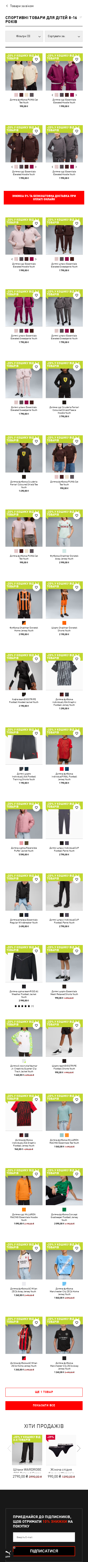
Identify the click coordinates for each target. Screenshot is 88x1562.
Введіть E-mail (24, 1537)
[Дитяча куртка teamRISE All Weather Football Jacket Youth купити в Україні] (23, 963)
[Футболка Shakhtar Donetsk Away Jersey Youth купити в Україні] (64, 528)
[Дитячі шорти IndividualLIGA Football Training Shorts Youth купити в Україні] (23, 745)
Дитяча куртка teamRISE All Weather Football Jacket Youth (24, 994)
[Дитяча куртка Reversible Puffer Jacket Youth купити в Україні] (23, 820)
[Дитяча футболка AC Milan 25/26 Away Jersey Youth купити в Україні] (23, 1260)
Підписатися (44, 1551)
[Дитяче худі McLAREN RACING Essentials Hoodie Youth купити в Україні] (23, 1186)
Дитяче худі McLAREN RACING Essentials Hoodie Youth (24, 1217)
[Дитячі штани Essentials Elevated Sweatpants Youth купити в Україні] (64, 236)
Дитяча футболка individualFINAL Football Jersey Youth (64, 776)
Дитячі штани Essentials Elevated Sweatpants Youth (64, 265)
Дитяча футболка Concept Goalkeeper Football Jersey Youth (64, 1217)
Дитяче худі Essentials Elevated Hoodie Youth (64, 101)
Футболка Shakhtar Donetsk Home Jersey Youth (24, 629)
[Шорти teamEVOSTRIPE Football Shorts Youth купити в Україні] (64, 1038)
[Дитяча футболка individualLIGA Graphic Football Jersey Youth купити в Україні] (64, 671)
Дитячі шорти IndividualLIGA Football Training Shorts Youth (24, 776)
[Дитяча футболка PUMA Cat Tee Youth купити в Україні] (23, 71)
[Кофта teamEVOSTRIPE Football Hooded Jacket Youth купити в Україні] (23, 671)
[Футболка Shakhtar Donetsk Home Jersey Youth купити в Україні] (23, 599)
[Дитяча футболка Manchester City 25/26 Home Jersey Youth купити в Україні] (64, 1260)
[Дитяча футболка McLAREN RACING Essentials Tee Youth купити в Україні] (64, 1112)
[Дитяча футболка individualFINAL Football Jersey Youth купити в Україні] (64, 745)
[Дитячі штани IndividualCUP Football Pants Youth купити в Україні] (64, 820)
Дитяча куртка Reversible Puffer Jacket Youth (24, 849)
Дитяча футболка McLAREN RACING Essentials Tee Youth (64, 1141)
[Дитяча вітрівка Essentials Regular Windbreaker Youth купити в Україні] (23, 891)
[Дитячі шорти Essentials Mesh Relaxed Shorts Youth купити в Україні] (64, 963)
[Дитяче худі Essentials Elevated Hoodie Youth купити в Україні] (64, 71)
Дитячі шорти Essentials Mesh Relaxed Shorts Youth (64, 992)
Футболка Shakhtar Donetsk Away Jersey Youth (64, 557)
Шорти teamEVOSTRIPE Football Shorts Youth (64, 1067)
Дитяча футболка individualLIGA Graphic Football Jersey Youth (64, 702)
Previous (52, 95)
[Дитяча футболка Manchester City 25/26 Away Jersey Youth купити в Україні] (64, 1335)
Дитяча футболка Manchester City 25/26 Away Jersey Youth (64, 1365)
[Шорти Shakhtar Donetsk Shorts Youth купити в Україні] (64, 599)
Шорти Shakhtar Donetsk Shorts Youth (64, 629)
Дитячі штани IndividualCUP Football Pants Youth (64, 849)
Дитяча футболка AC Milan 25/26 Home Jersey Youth (23, 1364)
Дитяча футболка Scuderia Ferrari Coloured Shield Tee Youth (24, 484)
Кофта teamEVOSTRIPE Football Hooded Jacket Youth (23, 700)
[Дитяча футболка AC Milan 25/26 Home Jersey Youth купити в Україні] (23, 1335)
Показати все (44, 1405)
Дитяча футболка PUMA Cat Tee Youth (24, 101)
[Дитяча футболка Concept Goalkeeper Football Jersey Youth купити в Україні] (64, 1186)
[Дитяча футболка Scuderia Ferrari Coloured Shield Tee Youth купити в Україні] (23, 453)
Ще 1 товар (44, 1392)
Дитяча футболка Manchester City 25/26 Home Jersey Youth (64, 1291)
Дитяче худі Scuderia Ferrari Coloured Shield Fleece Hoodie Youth (64, 410)
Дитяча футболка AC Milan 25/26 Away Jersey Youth (23, 1290)
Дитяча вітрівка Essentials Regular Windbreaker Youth (24, 921)
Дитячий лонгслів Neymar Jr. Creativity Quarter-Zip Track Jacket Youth (23, 1068)
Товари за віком (22, 6)
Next (75, 95)
